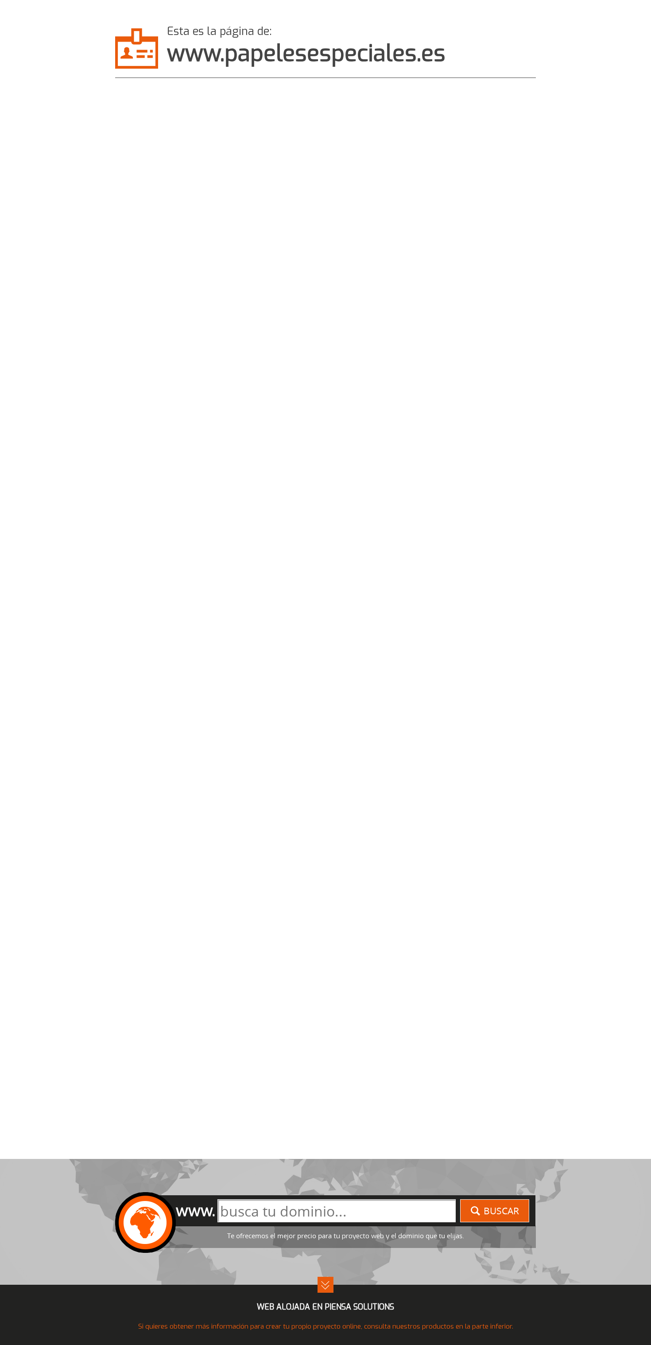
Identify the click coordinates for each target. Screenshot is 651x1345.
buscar (501, 1211)
